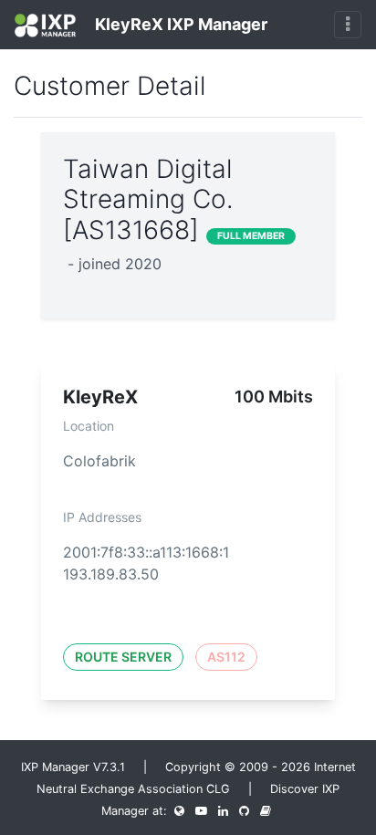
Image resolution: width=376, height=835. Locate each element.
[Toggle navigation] (347, 24)
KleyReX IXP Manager (179, 24)
